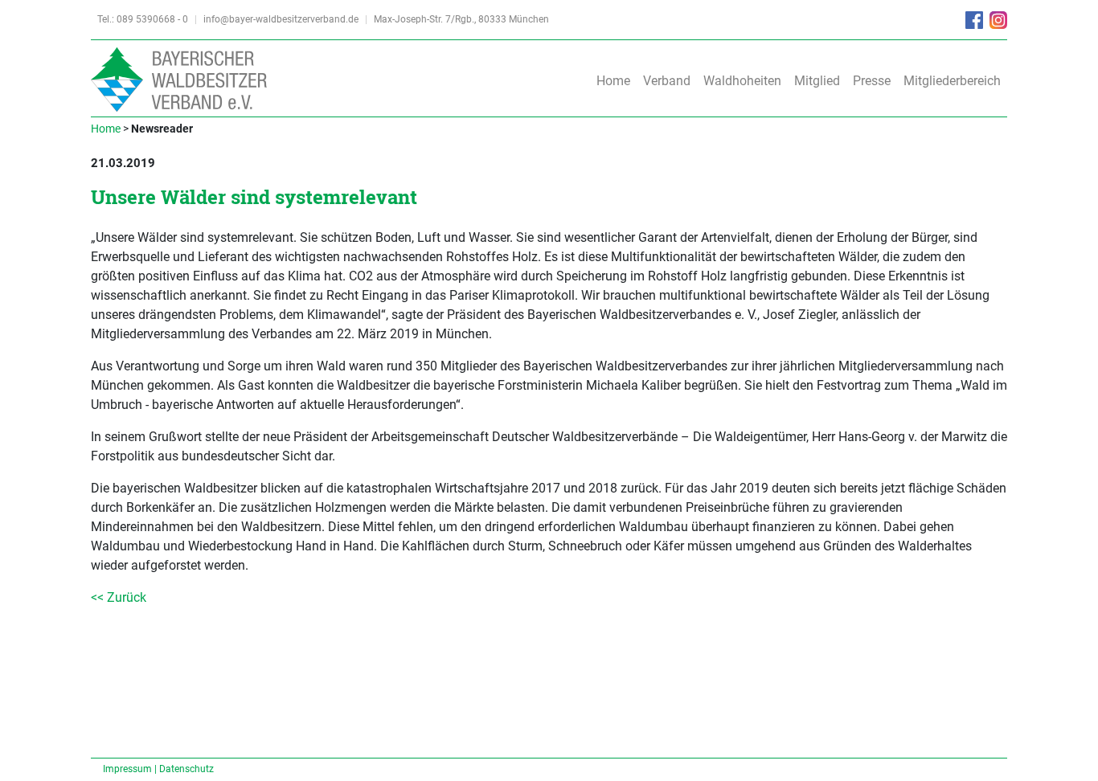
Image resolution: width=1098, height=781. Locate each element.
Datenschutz (186, 769)
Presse (872, 80)
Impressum (127, 769)
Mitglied (817, 80)
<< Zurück (118, 597)
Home (613, 80)
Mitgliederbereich (952, 80)
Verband (666, 80)
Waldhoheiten (742, 80)
